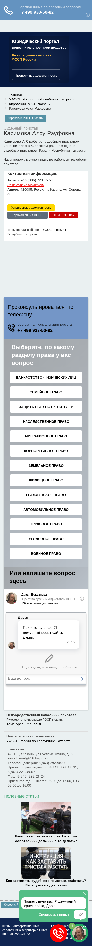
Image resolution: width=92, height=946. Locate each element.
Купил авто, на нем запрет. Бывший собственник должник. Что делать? (46, 838)
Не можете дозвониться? (25, 185)
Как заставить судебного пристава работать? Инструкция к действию (46, 883)
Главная (15, 95)
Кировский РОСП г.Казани (30, 104)
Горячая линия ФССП (27, 215)
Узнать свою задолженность (31, 207)
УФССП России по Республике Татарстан (42, 99)
